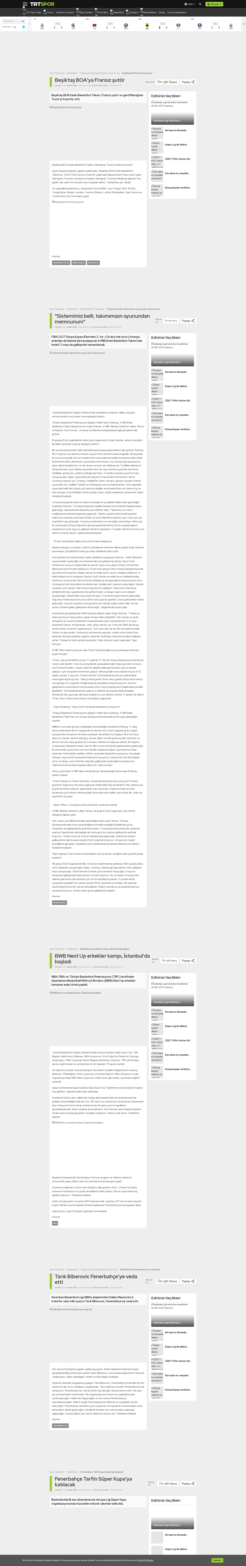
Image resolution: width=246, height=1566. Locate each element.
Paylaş (186, 82)
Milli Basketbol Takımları (92, 309)
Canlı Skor (6, 27)
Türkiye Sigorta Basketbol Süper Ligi (98, 1269)
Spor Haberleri (57, 73)
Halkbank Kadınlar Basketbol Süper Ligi (100, 73)
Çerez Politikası (145, 1560)
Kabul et (217, 1560)
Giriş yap (214, 4)
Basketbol (72, 73)
